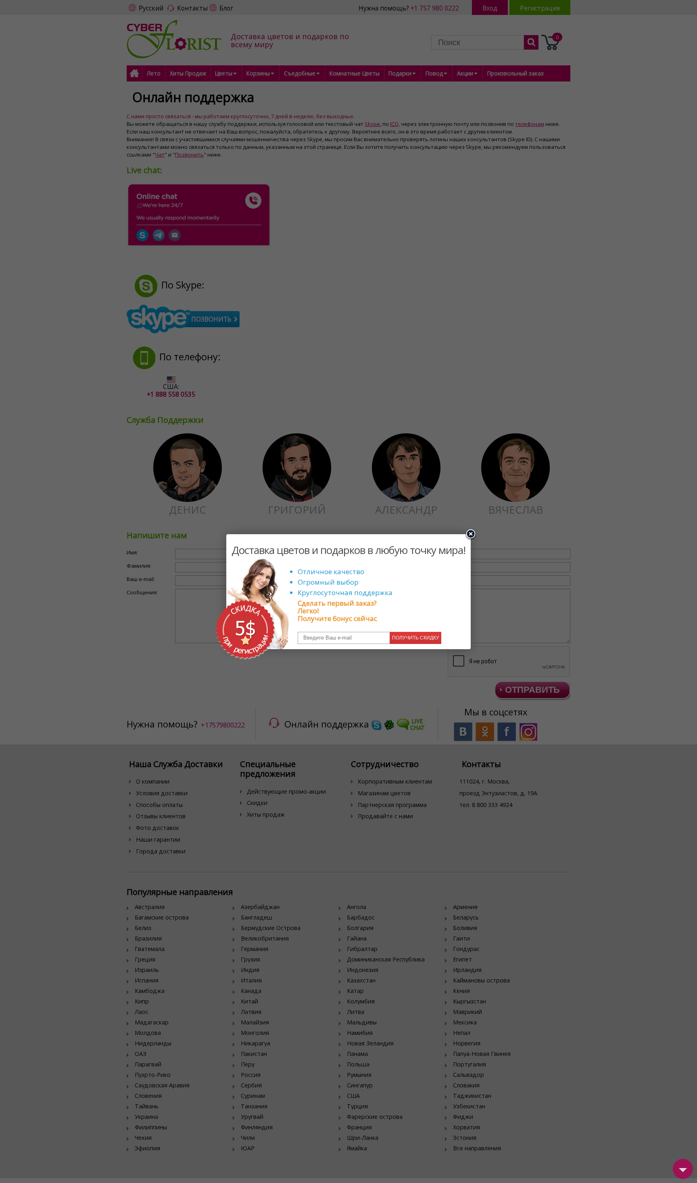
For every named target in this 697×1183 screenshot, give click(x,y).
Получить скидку (415, 638)
